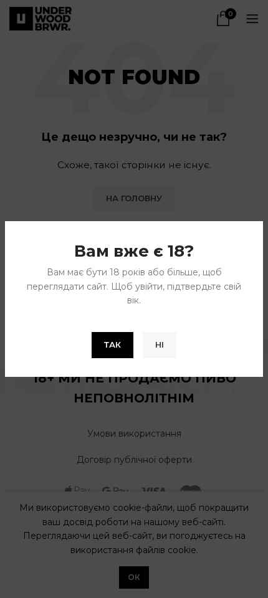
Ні (159, 344)
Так (112, 344)
